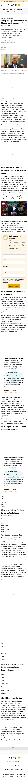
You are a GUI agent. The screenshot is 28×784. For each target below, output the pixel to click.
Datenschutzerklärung (10, 392)
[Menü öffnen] (1, 5)
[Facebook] (18, 765)
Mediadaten (6, 777)
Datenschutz (22, 774)
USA (11, 9)
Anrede (4, 253)
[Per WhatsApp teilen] (22, 48)
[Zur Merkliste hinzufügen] (26, 48)
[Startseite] (3, 752)
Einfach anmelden (14, 286)
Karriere (12, 774)
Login (25, 5)
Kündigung (5, 779)
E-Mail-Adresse (6, 272)
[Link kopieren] (12, 48)
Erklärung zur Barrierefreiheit (17, 777)
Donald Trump (5, 9)
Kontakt (11, 779)
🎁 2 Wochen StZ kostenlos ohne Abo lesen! (14, 1)
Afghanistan (19, 9)
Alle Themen (14, 11)
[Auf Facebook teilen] (15, 48)
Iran (14, 9)
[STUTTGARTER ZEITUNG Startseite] (14, 5)
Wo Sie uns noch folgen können (15, 769)
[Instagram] (10, 765)
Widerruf (23, 779)
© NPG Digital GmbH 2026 (14, 761)
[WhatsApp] (12, 765)
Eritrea (4, 11)
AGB (16, 774)
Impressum (17, 779)
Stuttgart (8, 11)
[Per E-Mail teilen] (19, 48)
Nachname (5, 266)
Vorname (5, 259)
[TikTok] (15, 765)
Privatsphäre (6, 774)
